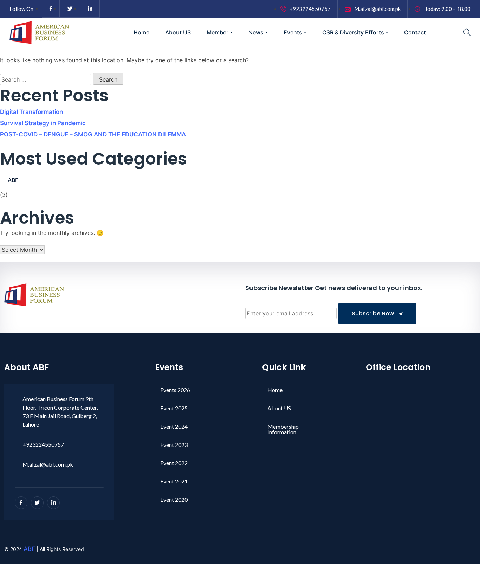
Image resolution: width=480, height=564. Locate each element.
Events (293, 32)
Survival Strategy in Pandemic (43, 123)
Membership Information (283, 429)
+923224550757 (310, 9)
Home (141, 32)
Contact (415, 32)
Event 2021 (174, 481)
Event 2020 (174, 499)
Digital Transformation (31, 111)
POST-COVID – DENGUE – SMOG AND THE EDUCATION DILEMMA (93, 134)
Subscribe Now (373, 313)
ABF (13, 180)
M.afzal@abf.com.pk (377, 9)
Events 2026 (175, 389)
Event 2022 (174, 463)
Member (217, 32)
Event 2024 (174, 426)
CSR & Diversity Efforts (353, 32)
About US (178, 32)
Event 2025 (174, 408)
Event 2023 (174, 444)
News (256, 32)
